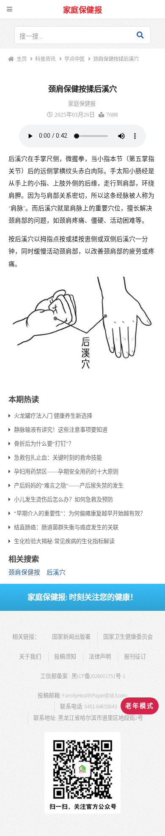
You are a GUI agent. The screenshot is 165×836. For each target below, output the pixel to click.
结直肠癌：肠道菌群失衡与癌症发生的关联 (66, 527)
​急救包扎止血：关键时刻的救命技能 (58, 457)
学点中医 (74, 59)
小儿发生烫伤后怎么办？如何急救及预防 (63, 499)
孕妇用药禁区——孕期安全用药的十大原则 (66, 471)
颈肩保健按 (24, 572)
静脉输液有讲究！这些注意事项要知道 (60, 430)
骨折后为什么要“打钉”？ (44, 444)
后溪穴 (56, 572)
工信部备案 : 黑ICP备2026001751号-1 (82, 676)
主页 (21, 59)
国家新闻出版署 (71, 636)
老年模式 (139, 706)
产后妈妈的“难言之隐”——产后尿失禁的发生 (69, 485)
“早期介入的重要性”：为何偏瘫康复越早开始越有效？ (80, 513)
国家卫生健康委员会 (128, 636)
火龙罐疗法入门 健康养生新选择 (53, 416)
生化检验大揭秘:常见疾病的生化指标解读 (64, 541)
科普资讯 (45, 59)
